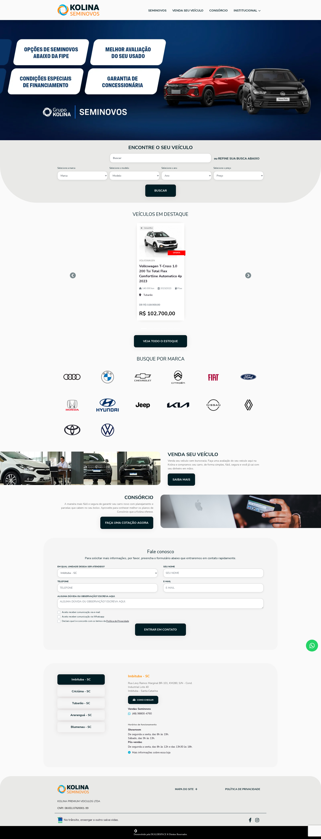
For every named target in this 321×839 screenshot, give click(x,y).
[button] (72, 275)
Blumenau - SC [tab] (81, 727)
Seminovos (157, 11)
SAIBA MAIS (181, 480)
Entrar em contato (160, 630)
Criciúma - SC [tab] (81, 691)
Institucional (246, 11)
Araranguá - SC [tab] (81, 715)
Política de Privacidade (117, 621)
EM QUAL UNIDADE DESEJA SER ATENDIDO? (81, 566)
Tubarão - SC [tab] (81, 703)
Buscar (160, 191)
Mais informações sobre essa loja (151, 752)
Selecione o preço (222, 168)
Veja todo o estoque (160, 341)
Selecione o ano (169, 168)
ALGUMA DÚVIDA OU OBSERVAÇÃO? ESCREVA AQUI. (86, 596)
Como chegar (145, 699)
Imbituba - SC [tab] (81, 679)
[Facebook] (252, 819)
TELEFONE (63, 581)
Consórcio (218, 11)
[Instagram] (259, 820)
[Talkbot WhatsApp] (312, 646)
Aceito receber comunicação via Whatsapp (83, 616)
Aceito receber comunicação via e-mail (81, 612)
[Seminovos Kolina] (78, 10)
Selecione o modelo (119, 168)
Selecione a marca (66, 168)
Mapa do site (184, 789)
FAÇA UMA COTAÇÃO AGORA (126, 523)
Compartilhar (148, 228)
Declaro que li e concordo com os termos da (95, 621)
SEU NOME (169, 566)
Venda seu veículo (187, 11)
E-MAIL (167, 581)
